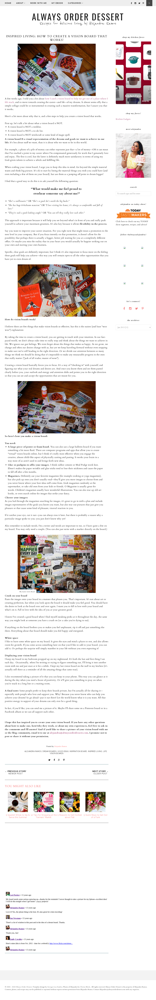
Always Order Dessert (78, 16)
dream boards (49, 751)
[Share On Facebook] (54, 760)
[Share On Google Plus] (59, 760)
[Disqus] (56, 857)
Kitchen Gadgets (123, 119)
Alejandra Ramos (33, 751)
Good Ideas (63, 751)
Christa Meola (85, 987)
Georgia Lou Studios (54, 987)
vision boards (56, 753)
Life (105, 751)
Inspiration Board (78, 751)
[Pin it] (64, 760)
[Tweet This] (49, 760)
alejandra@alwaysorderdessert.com (69, 732)
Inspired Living (95, 751)
